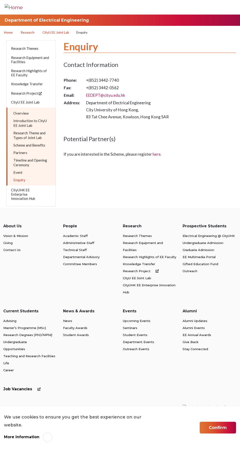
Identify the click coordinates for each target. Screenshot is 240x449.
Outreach (190, 271)
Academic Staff (75, 236)
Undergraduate (15, 342)
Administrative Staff (78, 243)
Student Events (135, 335)
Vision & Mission (15, 236)
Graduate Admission (198, 250)
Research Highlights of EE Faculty (149, 257)
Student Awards (76, 335)
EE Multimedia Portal (199, 257)
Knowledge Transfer (139, 264)
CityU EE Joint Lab (55, 32)
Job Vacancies (18, 389)
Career (8, 370)
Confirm (218, 427)
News (67, 321)
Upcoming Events (136, 321)
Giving (8, 243)
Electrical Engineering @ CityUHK (209, 236)
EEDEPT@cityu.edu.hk (105, 95)
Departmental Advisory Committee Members (81, 260)
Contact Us (12, 250)
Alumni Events (194, 328)
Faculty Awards (75, 328)
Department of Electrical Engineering (47, 20)
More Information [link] (21, 437)
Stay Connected (195, 349)
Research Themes (137, 236)
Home (8, 32)
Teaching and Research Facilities (29, 356)
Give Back (191, 342)
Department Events (138, 342)
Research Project (137, 271)
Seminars (130, 328)
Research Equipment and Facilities (143, 246)
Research (27, 32)
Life (6, 363)
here (157, 154)
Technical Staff (75, 250)
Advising (9, 321)
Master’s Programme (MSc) (24, 328)
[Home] (14, 7)
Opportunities (14, 349)
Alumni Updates (195, 321)
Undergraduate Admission (203, 243)
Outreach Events (136, 349)
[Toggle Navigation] (229, 7)
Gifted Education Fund (200, 264)
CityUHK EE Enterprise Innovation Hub (149, 288)
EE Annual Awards (197, 335)
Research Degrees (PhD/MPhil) (27, 335)
